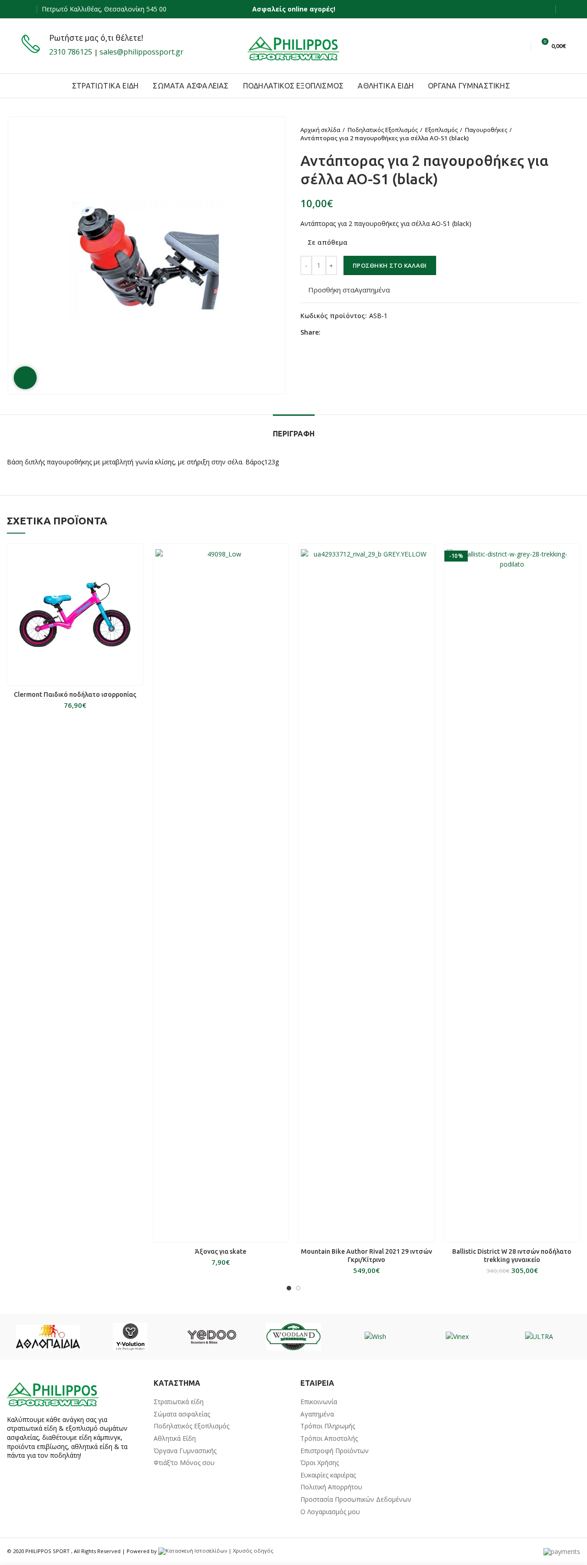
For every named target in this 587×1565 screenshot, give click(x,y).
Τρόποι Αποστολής (329, 1438)
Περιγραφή (294, 434)
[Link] (293, 46)
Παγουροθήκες (486, 130)
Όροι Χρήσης (319, 1462)
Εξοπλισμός (441, 130)
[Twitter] (340, 333)
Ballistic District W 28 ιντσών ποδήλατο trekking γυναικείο (511, 1255)
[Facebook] (27, 9)
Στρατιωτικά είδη (179, 1401)
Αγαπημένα (317, 1414)
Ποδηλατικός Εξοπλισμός (383, 130)
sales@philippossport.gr (141, 52)
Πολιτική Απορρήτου (331, 1486)
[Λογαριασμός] (563, 9)
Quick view (136, 558)
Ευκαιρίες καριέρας (328, 1475)
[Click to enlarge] (25, 377)
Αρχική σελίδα (320, 130)
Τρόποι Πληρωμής (327, 1426)
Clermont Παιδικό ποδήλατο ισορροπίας (75, 694)
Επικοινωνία (318, 1401)
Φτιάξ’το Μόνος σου (184, 1462)
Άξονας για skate (220, 1251)
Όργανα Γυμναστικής (185, 1450)
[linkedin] (361, 333)
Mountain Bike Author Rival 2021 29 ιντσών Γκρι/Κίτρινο (366, 1255)
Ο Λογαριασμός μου (330, 1511)
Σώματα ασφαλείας (182, 1414)
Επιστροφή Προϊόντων (334, 1450)
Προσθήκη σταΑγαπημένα (349, 290)
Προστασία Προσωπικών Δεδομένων (355, 1499)
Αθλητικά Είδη (175, 1438)
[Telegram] (372, 333)
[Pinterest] (351, 333)
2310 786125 (70, 52)
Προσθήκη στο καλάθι (390, 265)
